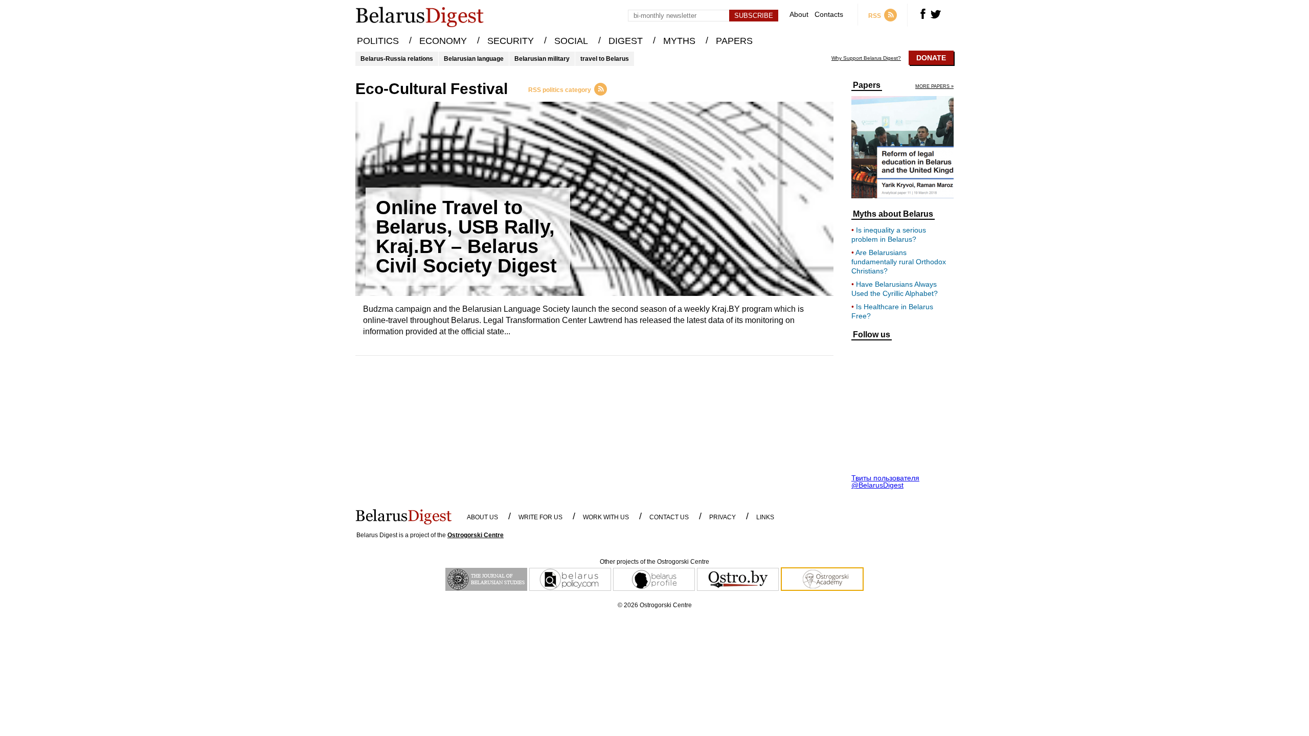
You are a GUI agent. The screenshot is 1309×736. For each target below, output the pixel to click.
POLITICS (378, 41)
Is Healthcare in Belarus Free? (892, 311)
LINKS (765, 517)
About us (482, 517)
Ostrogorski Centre (475, 535)
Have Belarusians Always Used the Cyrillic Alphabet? (894, 288)
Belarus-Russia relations (396, 58)
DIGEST (625, 41)
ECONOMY (443, 41)
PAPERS (734, 41)
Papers (867, 85)
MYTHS (679, 41)
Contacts (829, 14)
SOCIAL (571, 41)
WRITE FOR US (540, 517)
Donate (931, 58)
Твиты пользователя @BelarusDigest (885, 481)
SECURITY (510, 41)
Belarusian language (474, 58)
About (798, 14)
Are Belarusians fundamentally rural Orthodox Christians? (898, 261)
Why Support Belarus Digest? (866, 58)
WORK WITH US (606, 517)
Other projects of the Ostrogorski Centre (654, 562)
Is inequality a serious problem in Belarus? (888, 234)
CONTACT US (669, 517)
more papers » (934, 86)
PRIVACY (722, 517)
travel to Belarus (604, 58)
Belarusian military (542, 58)
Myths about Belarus (893, 214)
